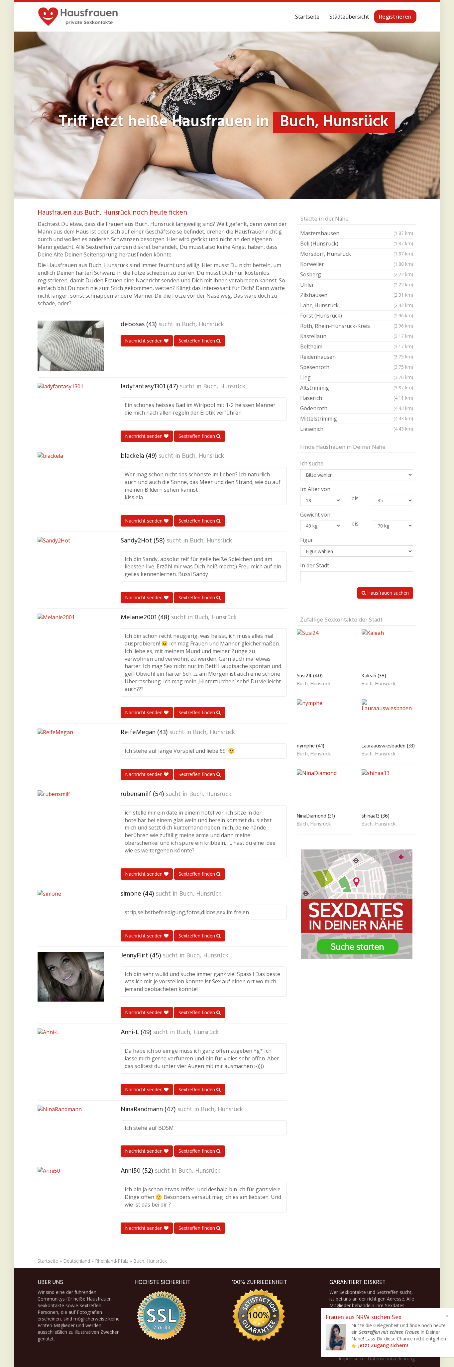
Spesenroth (356, 367)
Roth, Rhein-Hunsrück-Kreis (356, 326)
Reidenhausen (356, 356)
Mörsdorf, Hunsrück (356, 253)
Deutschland (76, 1261)
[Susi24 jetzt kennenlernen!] (324, 649)
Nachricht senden (144, 341)
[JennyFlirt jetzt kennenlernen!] (71, 977)
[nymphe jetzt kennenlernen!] (324, 719)
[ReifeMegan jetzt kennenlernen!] (71, 753)
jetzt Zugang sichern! (383, 1345)
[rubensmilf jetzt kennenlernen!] (71, 815)
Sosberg (356, 274)
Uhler (356, 284)
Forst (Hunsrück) (356, 315)
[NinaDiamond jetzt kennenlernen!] (324, 789)
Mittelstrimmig (356, 418)
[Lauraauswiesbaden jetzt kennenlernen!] (389, 719)
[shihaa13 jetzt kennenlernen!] (389, 789)
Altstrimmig (356, 387)
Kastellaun (356, 336)
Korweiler (356, 264)
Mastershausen (356, 233)
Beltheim (356, 346)
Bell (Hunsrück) (356, 243)
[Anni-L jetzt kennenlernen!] (71, 1053)
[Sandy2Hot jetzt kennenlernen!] (71, 562)
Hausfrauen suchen (387, 593)
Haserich (356, 398)
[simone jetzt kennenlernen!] (71, 914)
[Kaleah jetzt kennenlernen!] (389, 649)
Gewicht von (315, 514)
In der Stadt (314, 565)
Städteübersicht (349, 16)
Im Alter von (315, 489)
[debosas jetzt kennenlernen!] (71, 345)
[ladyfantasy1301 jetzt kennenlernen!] (71, 408)
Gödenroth (356, 408)
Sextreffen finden (197, 341)
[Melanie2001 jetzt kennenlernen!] (71, 638)
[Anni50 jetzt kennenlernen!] (71, 1192)
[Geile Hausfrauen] (78, 17)
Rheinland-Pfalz (111, 1261)
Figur (306, 539)
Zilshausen (356, 295)
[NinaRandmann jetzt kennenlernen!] (71, 1130)
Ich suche (311, 463)
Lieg (356, 377)
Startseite (307, 16)
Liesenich (356, 429)
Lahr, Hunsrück (356, 305)
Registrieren (395, 16)
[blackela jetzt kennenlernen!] (71, 477)
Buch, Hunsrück (203, 325)
